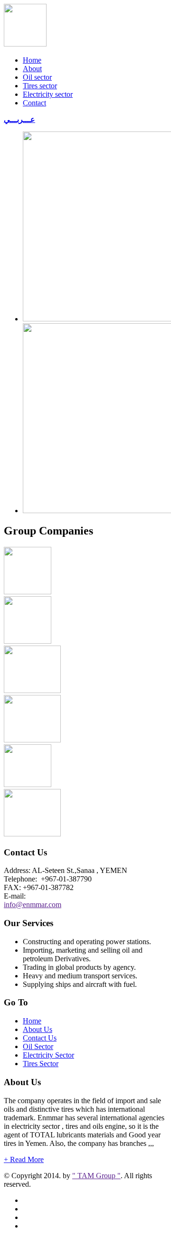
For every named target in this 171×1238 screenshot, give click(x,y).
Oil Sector (38, 1046)
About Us (37, 1029)
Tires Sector (40, 1064)
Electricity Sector (48, 1055)
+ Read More (24, 1159)
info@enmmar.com (32, 904)
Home (32, 60)
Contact (34, 103)
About (32, 69)
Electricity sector (48, 94)
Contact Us (40, 1038)
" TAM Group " (96, 1176)
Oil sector (37, 77)
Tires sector (40, 86)
